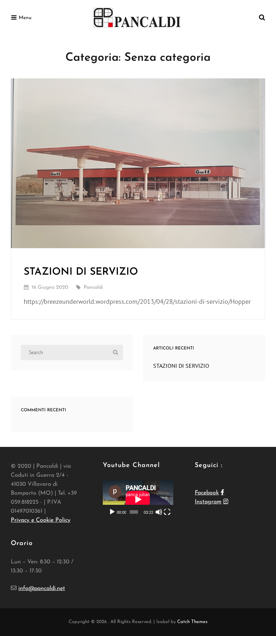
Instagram (208, 502)
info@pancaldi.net (41, 588)
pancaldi (93, 287)
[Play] (112, 512)
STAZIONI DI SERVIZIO (81, 272)
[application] (138, 499)
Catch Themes (192, 621)
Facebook (207, 493)
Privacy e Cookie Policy (40, 520)
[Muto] (158, 512)
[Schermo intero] (167, 512)
